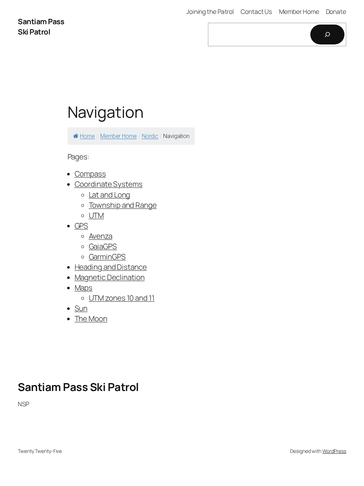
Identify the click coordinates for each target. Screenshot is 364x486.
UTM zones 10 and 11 (122, 298)
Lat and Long (109, 195)
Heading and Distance (111, 267)
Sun (81, 308)
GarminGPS (107, 257)
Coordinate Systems (109, 184)
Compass (90, 174)
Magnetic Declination (110, 277)
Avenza (100, 236)
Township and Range (123, 205)
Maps (84, 287)
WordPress (334, 451)
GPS (82, 226)
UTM (96, 215)
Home (87, 136)
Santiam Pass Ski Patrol (41, 26)
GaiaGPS (103, 246)
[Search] (327, 34)
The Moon (91, 318)
